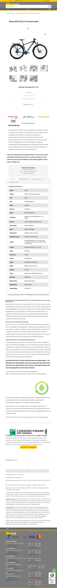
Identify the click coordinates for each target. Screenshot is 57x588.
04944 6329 (11, 578)
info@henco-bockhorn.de (12, 561)
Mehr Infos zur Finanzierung (28, 447)
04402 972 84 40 (12, 566)
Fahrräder (12, 13)
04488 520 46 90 (19, 0)
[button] (45, 34)
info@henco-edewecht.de (12, 554)
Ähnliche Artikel (13, 182)
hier (35, 374)
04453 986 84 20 (12, 560)
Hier (7, 371)
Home (8, 13)
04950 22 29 (11, 572)
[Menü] (55, 573)
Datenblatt (12, 179)
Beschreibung (24, 179)
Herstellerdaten (36, 179)
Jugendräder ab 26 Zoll (20, 13)
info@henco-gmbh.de (28, 173)
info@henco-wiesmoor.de (12, 579)
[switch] (52, 582)
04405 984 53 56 (12, 552)
